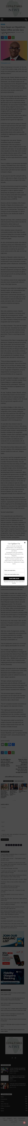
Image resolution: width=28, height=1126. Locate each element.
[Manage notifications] (24, 1122)
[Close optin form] (25, 543)
